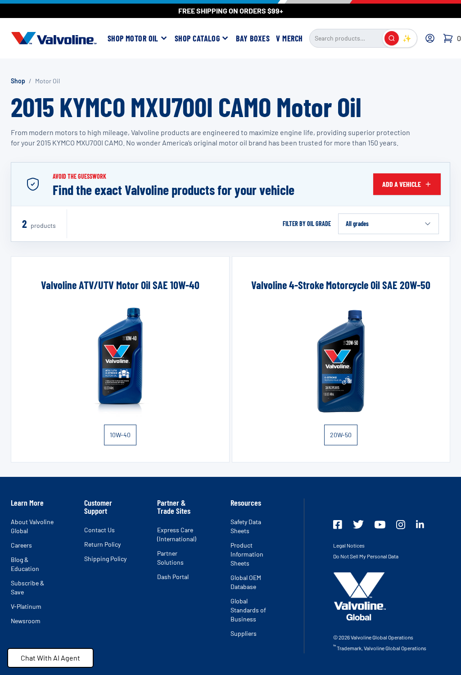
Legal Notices (349, 545)
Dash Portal (173, 576)
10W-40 (120, 435)
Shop (18, 81)
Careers (21, 545)
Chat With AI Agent (50, 657)
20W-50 (341, 435)
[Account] (430, 38)
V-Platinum (26, 606)
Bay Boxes (253, 38)
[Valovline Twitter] (358, 524)
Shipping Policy (105, 558)
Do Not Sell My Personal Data (365, 556)
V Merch (289, 38)
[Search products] (391, 38)
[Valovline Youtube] (380, 524)
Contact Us (99, 530)
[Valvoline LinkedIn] (420, 524)
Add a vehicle (401, 184)
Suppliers (243, 633)
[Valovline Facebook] (337, 524)
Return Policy (102, 544)
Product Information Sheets (246, 554)
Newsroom (26, 621)
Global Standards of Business (248, 610)
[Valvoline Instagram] (400, 524)
